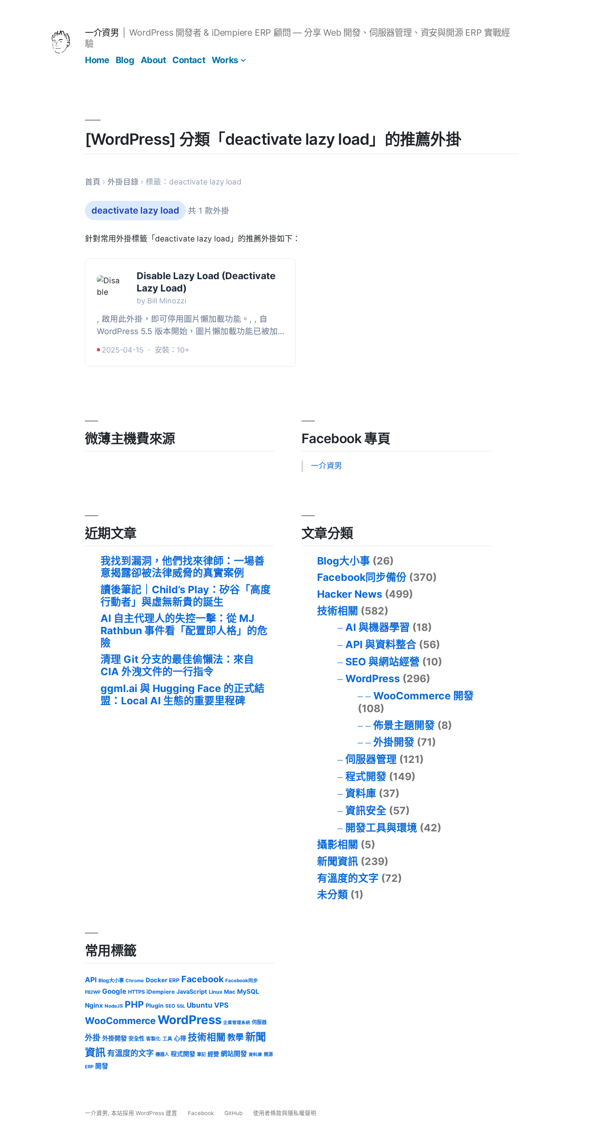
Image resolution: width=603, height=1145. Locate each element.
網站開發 (234, 1054)
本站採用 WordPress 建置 (145, 1113)
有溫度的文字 (348, 878)
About (153, 60)
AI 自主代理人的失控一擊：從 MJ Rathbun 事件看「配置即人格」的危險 (183, 630)
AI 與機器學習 (377, 627)
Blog (125, 60)
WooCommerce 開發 (423, 696)
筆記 (201, 1054)
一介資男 (102, 32)
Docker (156, 980)
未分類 (332, 894)
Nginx (94, 1005)
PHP (134, 1004)
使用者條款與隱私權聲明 (284, 1113)
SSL (181, 1006)
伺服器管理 (371, 759)
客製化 (153, 1039)
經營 (213, 1053)
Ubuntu (199, 1005)
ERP (174, 980)
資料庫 (360, 793)
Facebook (202, 979)
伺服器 (259, 1022)
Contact (188, 60)
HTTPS (136, 992)
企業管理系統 (236, 1022)
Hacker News (349, 594)
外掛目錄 (123, 182)
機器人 (162, 1054)
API (91, 979)
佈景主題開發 (404, 725)
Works (225, 60)
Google (114, 991)
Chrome (135, 980)
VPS (221, 1005)
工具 (167, 1039)
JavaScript (191, 991)
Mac (229, 991)
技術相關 (337, 611)
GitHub (233, 1113)
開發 (101, 1066)
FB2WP (92, 992)
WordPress (372, 678)
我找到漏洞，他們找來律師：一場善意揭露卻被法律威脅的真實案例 (182, 567)
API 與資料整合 (380, 644)
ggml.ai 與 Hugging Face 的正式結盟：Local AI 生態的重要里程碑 (182, 694)
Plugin (155, 1005)
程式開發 (365, 776)
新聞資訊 (337, 861)
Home (97, 60)
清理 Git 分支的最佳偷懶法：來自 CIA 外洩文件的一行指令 (177, 665)
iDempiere (160, 991)
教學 (235, 1037)
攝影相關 (337, 844)
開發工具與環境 (381, 828)
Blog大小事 (343, 561)
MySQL (248, 991)
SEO (170, 1006)
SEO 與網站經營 (382, 662)
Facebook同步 (241, 980)
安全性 (136, 1038)
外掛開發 (393, 742)
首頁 (92, 182)
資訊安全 (365, 810)
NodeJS (114, 1006)
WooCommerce (120, 1021)
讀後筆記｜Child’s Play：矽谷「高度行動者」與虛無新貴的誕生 (185, 595)
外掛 (92, 1038)
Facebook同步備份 (362, 577)
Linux (215, 992)
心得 (180, 1038)
